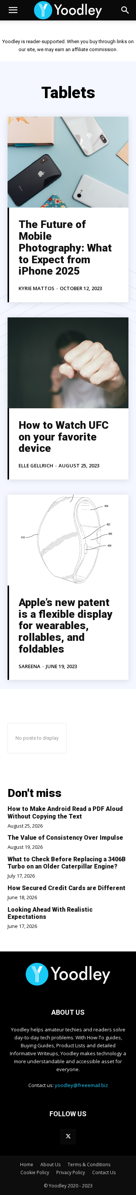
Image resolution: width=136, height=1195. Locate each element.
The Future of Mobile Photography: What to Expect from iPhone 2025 (65, 247)
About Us (50, 1164)
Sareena (29, 666)
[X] (68, 1136)
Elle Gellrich (36, 465)
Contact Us (104, 1172)
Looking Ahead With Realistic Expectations (50, 913)
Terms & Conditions (89, 1164)
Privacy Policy (70, 1172)
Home (26, 1164)
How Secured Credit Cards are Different (66, 888)
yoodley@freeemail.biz (81, 1085)
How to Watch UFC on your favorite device (63, 437)
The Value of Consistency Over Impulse (65, 837)
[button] (13, 10)
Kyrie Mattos (36, 288)
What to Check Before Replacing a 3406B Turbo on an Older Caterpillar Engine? (67, 863)
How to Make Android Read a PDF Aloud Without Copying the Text (65, 812)
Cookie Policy (34, 1172)
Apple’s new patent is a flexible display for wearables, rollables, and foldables (66, 625)
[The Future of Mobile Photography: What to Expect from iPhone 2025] (68, 162)
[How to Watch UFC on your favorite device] (68, 362)
